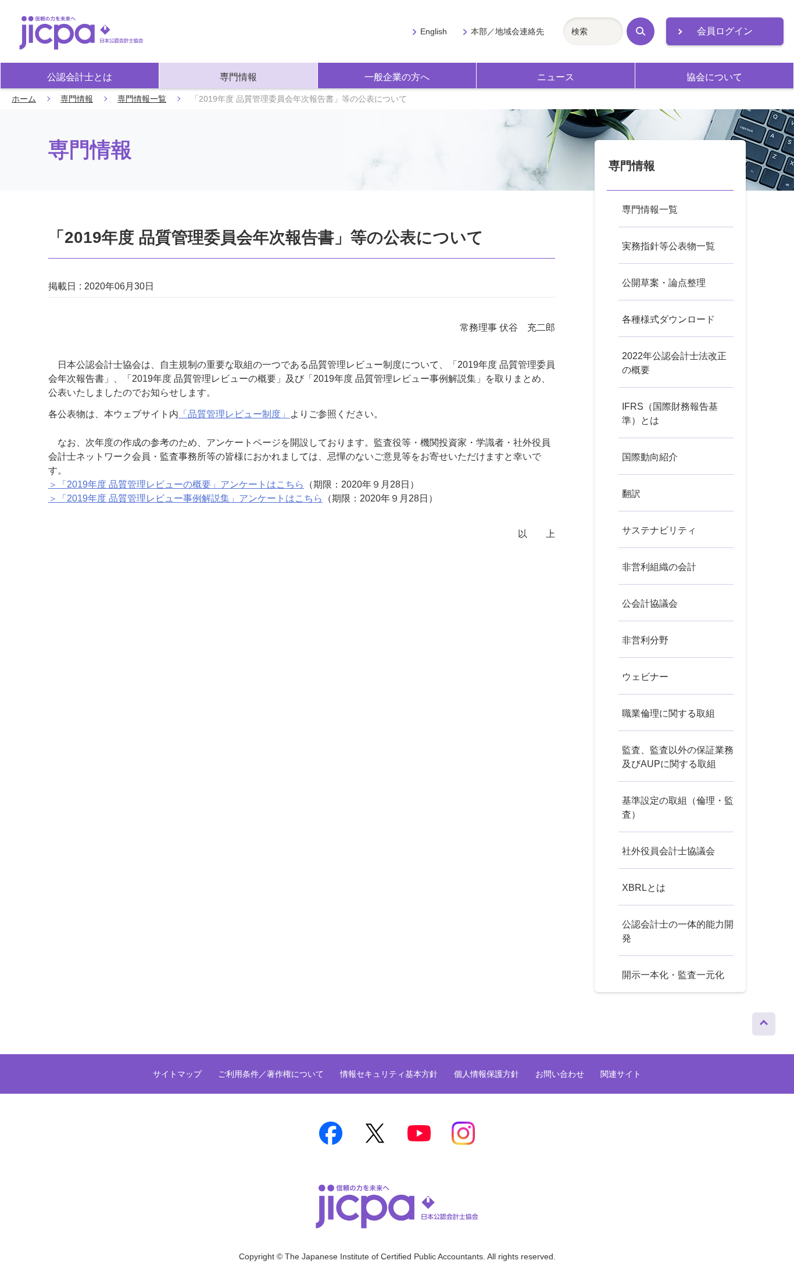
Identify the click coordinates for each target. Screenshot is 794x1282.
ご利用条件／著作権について (271, 1074)
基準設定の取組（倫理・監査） (678, 807)
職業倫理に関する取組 (668, 713)
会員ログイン (725, 31)
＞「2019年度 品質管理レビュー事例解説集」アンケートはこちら (185, 498)
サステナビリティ (659, 530)
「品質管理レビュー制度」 (234, 414)
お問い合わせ (559, 1074)
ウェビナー (645, 677)
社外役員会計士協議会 (668, 851)
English (433, 31)
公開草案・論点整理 (664, 283)
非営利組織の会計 (659, 567)
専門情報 (238, 77)
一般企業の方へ (397, 77)
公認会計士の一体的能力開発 (678, 931)
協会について (714, 77)
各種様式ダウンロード (668, 319)
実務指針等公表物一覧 (668, 246)
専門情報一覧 (141, 98)
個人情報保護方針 (486, 1074)
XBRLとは (644, 888)
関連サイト (620, 1074)
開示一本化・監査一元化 (673, 975)
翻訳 (631, 494)
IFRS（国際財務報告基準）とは (670, 413)
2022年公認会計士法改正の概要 (674, 363)
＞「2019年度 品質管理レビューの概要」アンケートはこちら (176, 484)
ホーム (24, 98)
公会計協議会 (650, 603)
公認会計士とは (79, 77)
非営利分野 (645, 640)
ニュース (555, 77)
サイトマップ (177, 1074)
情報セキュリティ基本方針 (389, 1074)
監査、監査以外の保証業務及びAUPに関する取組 (678, 757)
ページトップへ (763, 1021)
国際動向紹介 (650, 457)
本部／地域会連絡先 (507, 31)
